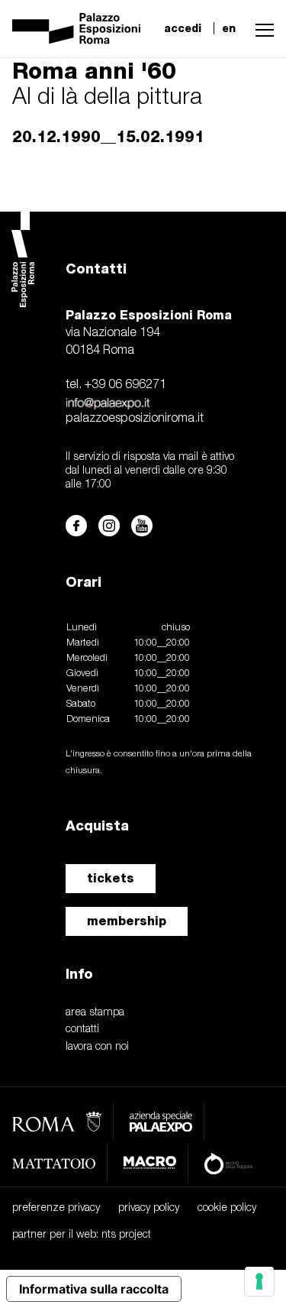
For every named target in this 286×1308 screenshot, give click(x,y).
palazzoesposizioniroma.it (135, 418)
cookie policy (227, 1208)
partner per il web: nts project (81, 1235)
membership (126, 921)
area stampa (95, 1013)
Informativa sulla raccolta (94, 1289)
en (229, 28)
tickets (110, 878)
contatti (82, 1029)
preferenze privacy (56, 1208)
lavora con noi (97, 1047)
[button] (261, 28)
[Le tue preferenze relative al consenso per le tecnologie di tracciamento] (259, 1281)
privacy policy (148, 1208)
